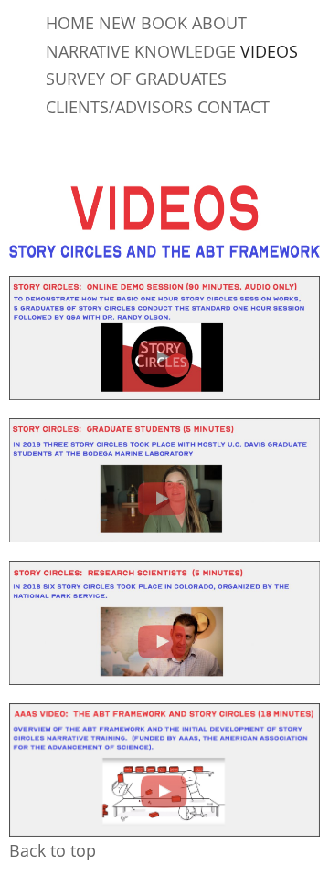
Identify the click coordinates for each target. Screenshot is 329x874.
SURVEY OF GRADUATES (136, 79)
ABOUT (219, 23)
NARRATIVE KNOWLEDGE (141, 51)
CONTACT (233, 107)
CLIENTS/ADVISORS (119, 107)
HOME (70, 23)
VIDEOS (269, 51)
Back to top (52, 850)
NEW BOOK (143, 23)
